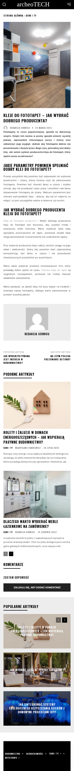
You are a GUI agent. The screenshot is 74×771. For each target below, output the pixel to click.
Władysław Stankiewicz (28, 447)
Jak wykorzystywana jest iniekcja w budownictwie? (16, 359)
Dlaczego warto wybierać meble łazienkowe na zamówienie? (30, 524)
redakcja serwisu (20, 128)
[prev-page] (5, 554)
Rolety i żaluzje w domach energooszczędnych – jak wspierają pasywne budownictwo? (34, 437)
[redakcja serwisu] (6, 128)
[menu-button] (69, 4)
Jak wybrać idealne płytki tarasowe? (37, 670)
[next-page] (11, 554)
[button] (4, 4)
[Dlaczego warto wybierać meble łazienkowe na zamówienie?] (37, 494)
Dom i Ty (31, 15)
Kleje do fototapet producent (19, 220)
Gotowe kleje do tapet (54, 270)
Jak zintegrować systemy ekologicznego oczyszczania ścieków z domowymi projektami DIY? (37, 708)
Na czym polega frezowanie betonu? (57, 357)
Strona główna (13, 15)
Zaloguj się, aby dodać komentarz (37, 587)
